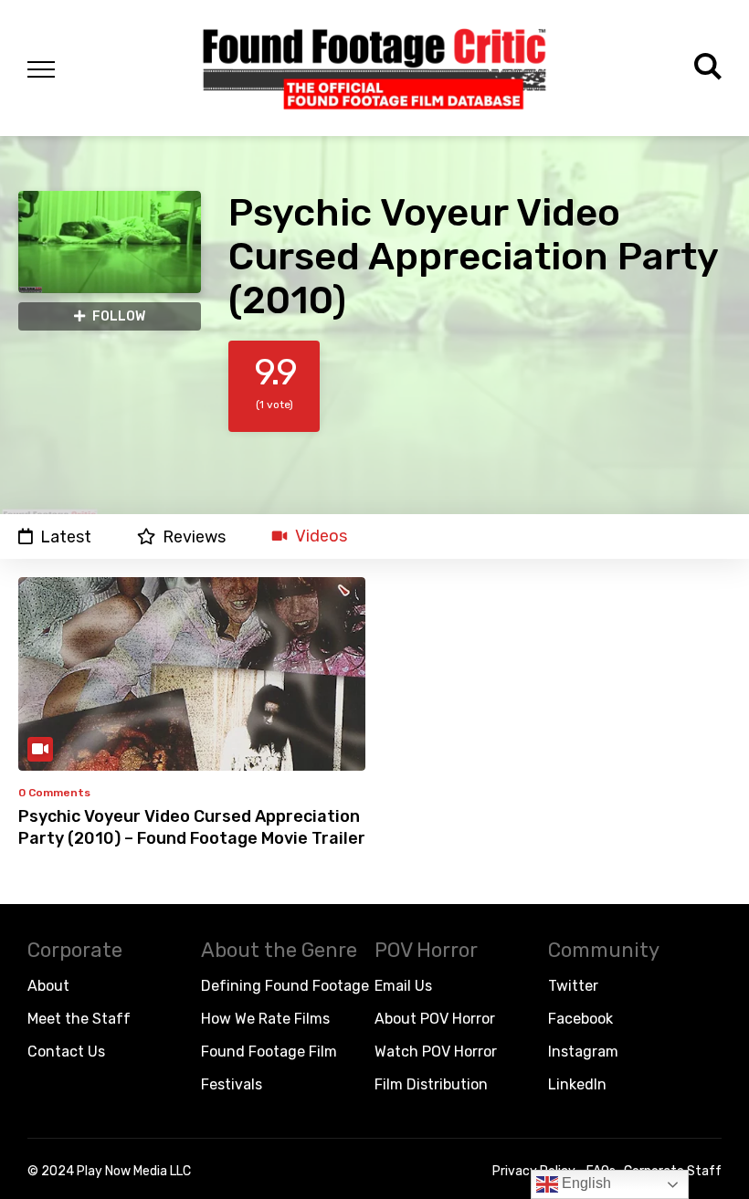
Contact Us (66, 1051)
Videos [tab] (321, 536)
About (48, 985)
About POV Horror (434, 1018)
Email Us (403, 985)
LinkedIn (577, 1084)
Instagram (583, 1051)
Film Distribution (431, 1084)
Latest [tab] (65, 536)
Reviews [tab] (194, 536)
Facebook (580, 1018)
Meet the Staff (79, 1018)
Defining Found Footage (285, 985)
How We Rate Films (265, 1018)
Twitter (573, 985)
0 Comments (54, 792)
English (584, 1183)
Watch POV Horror (435, 1051)
